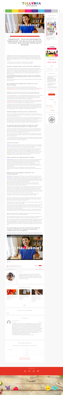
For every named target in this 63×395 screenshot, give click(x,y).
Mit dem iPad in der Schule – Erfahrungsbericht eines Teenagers (12, 296)
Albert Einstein (14, 89)
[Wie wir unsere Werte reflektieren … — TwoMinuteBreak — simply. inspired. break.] (48, 106)
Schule (18, 266)
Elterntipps (13, 36)
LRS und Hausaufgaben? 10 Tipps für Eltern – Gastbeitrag (52, 84)
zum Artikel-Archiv (52, 94)
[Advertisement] (23, 51)
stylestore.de (45, 383)
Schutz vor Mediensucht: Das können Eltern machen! (52, 87)
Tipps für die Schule (35, 36)
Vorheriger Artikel (11, 269)
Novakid (27, 113)
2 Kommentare (15, 265)
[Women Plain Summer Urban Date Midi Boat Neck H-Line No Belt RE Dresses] (55, 103)
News (29, 36)
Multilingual (13, 266)
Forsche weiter (18, 36)
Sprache (20, 266)
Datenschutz (22, 383)
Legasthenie (9, 266)
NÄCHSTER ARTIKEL (39, 269)
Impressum (17, 383)
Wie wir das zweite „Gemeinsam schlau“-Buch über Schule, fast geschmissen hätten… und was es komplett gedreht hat (37, 297)
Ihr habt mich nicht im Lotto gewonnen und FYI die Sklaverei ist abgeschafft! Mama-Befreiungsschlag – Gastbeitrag (24, 297)
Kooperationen (25, 36)
